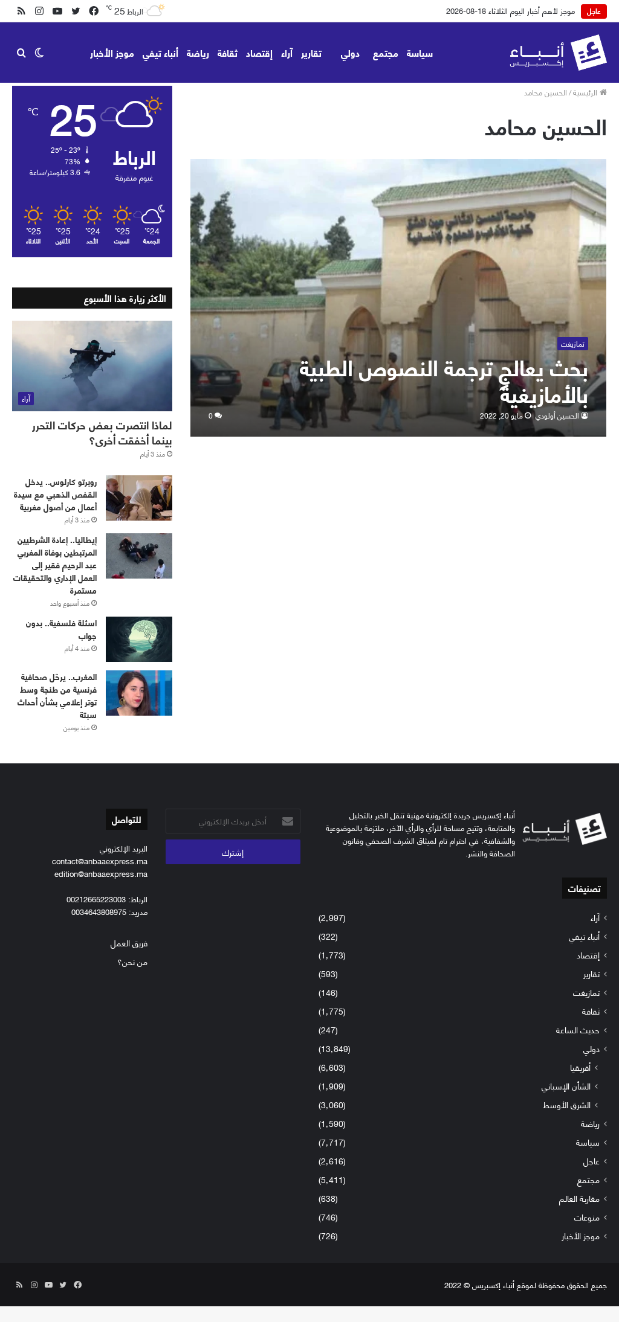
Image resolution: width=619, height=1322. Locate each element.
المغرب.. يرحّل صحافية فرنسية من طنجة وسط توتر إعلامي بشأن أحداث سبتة (57, 695)
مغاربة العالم (579, 1198)
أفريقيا (580, 1066)
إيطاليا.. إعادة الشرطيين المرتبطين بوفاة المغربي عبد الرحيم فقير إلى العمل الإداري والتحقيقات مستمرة (55, 564)
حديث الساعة (578, 1029)
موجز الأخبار (112, 52)
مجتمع (385, 52)
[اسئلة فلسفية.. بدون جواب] (139, 639)
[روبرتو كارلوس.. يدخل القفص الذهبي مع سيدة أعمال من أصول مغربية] (139, 498)
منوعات (587, 1216)
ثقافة (228, 52)
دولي (350, 52)
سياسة (420, 52)
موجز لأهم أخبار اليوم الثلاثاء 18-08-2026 (510, 10)
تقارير (311, 52)
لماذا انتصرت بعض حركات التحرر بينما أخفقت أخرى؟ (102, 432)
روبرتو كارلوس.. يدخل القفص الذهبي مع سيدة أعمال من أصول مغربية (55, 493)
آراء (287, 52)
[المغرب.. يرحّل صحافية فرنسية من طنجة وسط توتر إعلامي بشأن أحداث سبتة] (139, 693)
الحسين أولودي (557, 415)
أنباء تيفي (160, 52)
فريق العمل (129, 942)
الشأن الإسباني (566, 1085)
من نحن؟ (132, 961)
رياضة (198, 52)
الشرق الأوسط (567, 1104)
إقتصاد (259, 52)
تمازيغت (586, 992)
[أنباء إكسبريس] (558, 52)
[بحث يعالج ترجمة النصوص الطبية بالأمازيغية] (398, 297)
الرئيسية (586, 92)
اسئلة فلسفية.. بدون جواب (61, 629)
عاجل (591, 1160)
